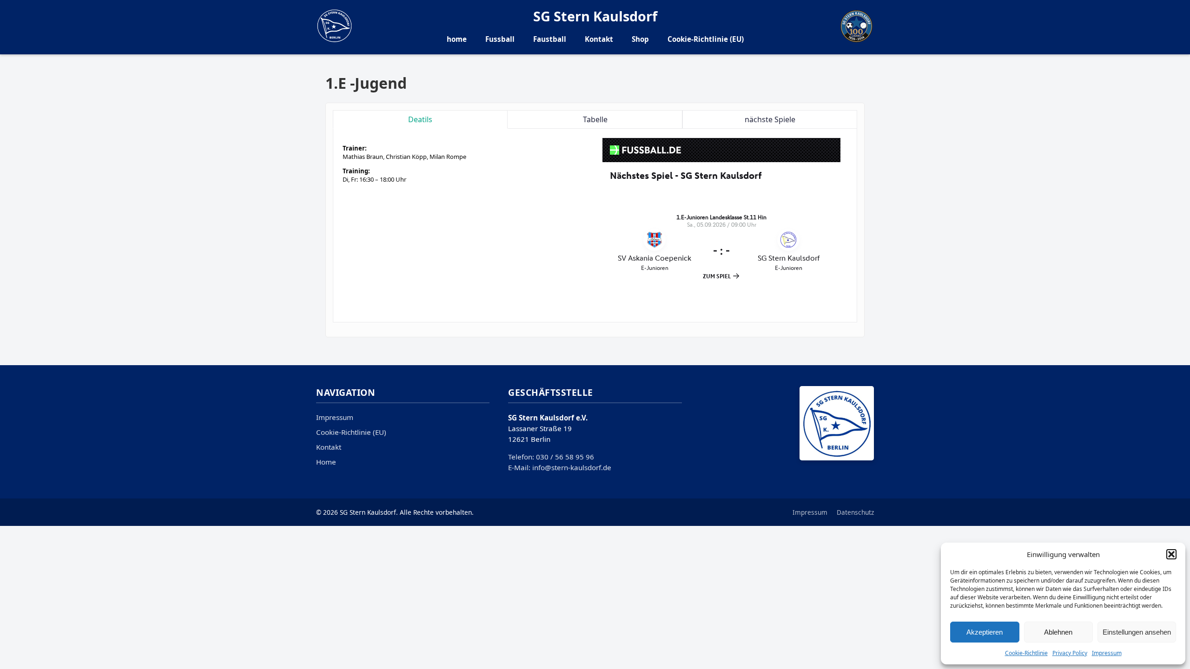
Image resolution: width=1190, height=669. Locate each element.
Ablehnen (1058, 632)
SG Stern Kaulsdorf (595, 16)
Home (326, 461)
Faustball (549, 39)
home (457, 39)
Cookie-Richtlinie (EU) (706, 39)
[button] (1171, 554)
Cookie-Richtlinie (1026, 653)
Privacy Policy (1069, 653)
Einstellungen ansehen (1137, 632)
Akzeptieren (984, 632)
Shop (640, 39)
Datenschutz (855, 512)
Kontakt (599, 39)
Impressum (1107, 653)
